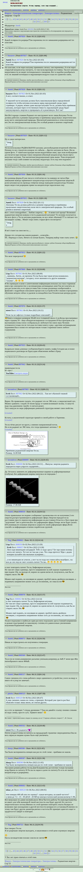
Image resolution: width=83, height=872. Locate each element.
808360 (22, 655)
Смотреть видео (21, 373)
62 (35, 21)
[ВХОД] (5, 2)
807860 (22, 269)
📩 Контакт (41, 10)
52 (45, 19)
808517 (22, 674)
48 (31, 19)
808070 (22, 595)
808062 (20, 540)
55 (56, 19)
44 (17, 19)
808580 (21, 748)
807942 (22, 364)
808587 (22, 758)
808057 (20, 547)
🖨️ (78, 12)
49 (35, 19)
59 (70, 19)
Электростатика (51, 13)
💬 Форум (24, 10)
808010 (22, 512)
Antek (17, 25)
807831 (24, 198)
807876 (22, 306)
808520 (19, 698)
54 (52, 19)
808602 (22, 785)
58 (66, 19)
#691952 (31, 29)
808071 (22, 638)
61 (77, 19)
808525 (22, 693)
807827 (24, 55)
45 (21, 19)
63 (38, 21)
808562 (22, 725)
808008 (19, 464)
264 (45, 21)
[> (49, 21)
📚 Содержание (15, 10)
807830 (22, 174)
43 (14, 19)
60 (73, 19)
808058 (19, 544)
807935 (22, 345)
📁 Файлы (32, 10)
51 (42, 19)
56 (59, 19)
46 (24, 19)
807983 (25, 389)
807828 (22, 89)
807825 (22, 93)
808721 (20, 825)
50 (38, 19)
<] (6, 19)
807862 (20, 310)
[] (8, 413)
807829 (24, 135)
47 (28, 19)
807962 (19, 393)
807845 (19, 273)
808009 (25, 460)
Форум (8, 13)
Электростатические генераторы (28, 13)
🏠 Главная (5, 10)
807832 (22, 252)
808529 (23, 790)
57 (63, 19)
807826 (22, 36)
